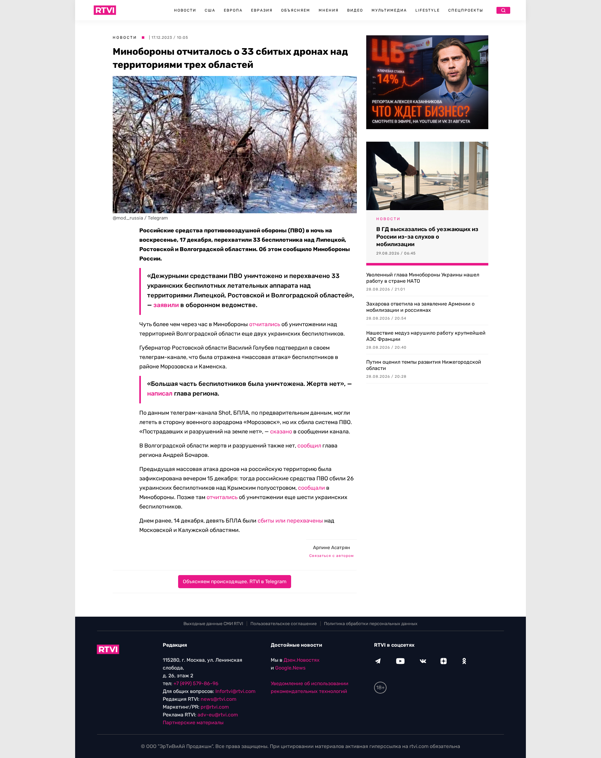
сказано (281, 431)
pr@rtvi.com (215, 707)
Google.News (290, 668)
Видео (355, 10)
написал (159, 393)
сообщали (311, 487)
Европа (233, 10)
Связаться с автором (331, 555)
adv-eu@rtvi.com (218, 715)
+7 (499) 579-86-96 (195, 683)
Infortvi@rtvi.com (235, 691)
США (210, 10)
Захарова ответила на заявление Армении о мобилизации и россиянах (420, 307)
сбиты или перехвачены (290, 520)
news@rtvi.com (218, 699)
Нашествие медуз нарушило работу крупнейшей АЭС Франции (425, 336)
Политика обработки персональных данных (371, 623)
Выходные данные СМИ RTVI (213, 623)
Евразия (262, 10)
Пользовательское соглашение (283, 623)
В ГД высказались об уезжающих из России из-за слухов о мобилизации (427, 237)
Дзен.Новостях (302, 660)
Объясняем (295, 10)
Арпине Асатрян (331, 547)
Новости (185, 10)
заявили (166, 305)
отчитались (264, 324)
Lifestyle (427, 10)
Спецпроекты (465, 10)
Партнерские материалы (193, 722)
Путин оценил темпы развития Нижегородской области (423, 365)
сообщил (309, 445)
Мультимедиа (389, 10)
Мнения (329, 10)
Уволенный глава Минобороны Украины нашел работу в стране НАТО (422, 278)
